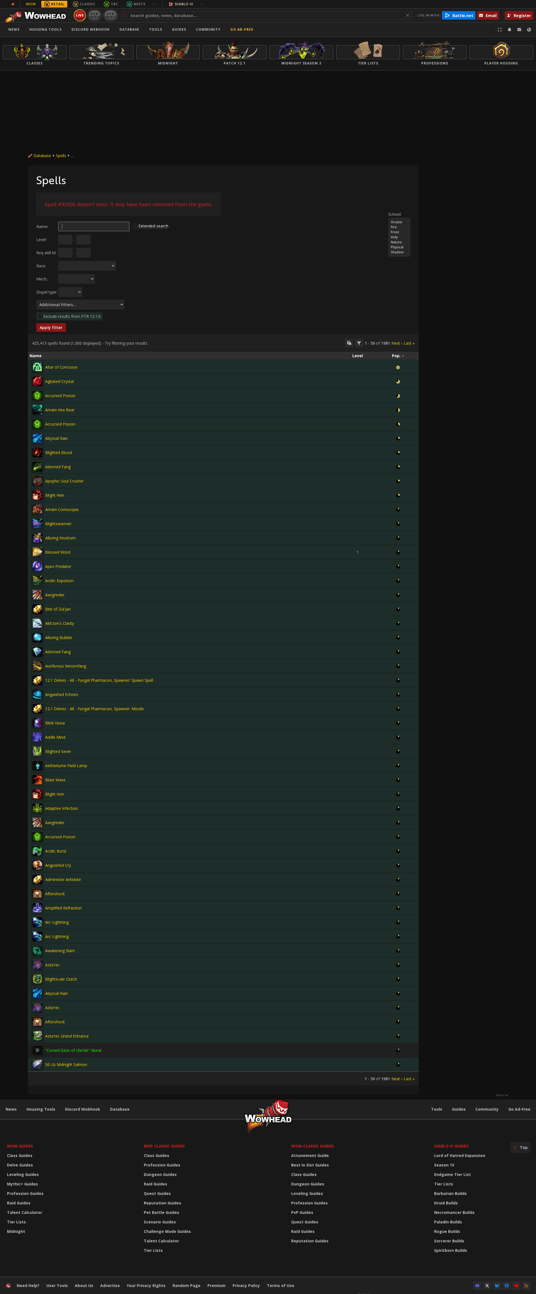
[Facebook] (506, 1285)
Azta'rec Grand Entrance (67, 1036)
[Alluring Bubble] (37, 637)
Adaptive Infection (61, 808)
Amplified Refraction (63, 908)
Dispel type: (46, 292)
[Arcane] (399, 222)
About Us (84, 1285)
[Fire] (399, 227)
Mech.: (42, 279)
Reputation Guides (162, 1203)
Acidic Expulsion (59, 580)
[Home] (37, 15)
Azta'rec (52, 965)
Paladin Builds (448, 1222)
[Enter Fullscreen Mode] (500, 29)
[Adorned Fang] (37, 466)
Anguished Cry (58, 865)
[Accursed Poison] (37, 395)
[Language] (529, 29)
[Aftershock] (37, 893)
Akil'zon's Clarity (59, 623)
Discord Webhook (90, 29)
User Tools (57, 1285)
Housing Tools (41, 1109)
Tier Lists (16, 1222)
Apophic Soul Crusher (64, 481)
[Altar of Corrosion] (37, 367)
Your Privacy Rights (146, 1285)
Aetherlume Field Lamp (66, 765)
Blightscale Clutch (61, 979)
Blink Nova (55, 723)
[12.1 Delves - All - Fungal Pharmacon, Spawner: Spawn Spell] (37, 680)
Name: (42, 226)
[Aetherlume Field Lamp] (37, 765)
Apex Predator (58, 566)
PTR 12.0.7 (110, 15)
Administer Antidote (63, 879)
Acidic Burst (55, 851)
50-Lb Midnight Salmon (66, 1064)
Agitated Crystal (59, 381)
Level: (41, 239)
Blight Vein (54, 495)
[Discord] (477, 1285)
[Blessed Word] (37, 552)
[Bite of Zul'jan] (37, 609)
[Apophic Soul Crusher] (37, 481)
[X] (487, 1285)
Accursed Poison (60, 395)
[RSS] (526, 1285)
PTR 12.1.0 (94, 15)
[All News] (12, 4)
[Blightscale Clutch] (37, 979)
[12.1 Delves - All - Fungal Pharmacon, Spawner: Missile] (37, 708)
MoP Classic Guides (164, 1146)
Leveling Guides (23, 1174)
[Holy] (399, 237)
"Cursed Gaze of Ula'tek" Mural (73, 1050)
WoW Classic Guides (312, 1146)
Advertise (110, 1285)
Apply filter (51, 327)
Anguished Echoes (61, 694)
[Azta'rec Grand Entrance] (37, 1036)
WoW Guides (20, 1146)
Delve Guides (20, 1165)
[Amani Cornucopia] (37, 509)
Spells (61, 155)
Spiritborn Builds (450, 1250)
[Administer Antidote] (37, 879)
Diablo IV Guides (451, 1146)
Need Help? (28, 1285)
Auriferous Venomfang (65, 666)
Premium (216, 1285)
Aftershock (55, 893)
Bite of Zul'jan (58, 609)
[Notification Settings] (509, 29)
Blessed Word (57, 552)
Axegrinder (54, 594)
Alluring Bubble (58, 637)
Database (129, 29)
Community (208, 29)
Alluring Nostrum (60, 538)
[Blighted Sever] (37, 751)
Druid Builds (446, 1203)
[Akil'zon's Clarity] (37, 623)
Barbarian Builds (450, 1193)
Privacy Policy (246, 1285)
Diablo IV (184, 4)
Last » (409, 343)
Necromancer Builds (454, 1212)
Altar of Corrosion (61, 367)
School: (394, 214)
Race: (41, 265)
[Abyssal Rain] (37, 438)
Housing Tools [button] (45, 29)
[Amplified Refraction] (37, 907)
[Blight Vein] (37, 495)
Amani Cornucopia (61, 509)
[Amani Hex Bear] (37, 409)
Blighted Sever (58, 751)
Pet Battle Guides (161, 1212)
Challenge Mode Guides (167, 1231)
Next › (396, 343)
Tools (436, 1109)
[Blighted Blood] (37, 452)
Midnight (16, 1231)
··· (154, 4)
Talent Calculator (24, 1212)
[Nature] (399, 242)
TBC (114, 4)
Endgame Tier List (452, 1174)
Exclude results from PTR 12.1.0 (71, 316)
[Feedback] (519, 29)
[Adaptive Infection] (37, 808)
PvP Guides (302, 1212)
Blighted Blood (58, 452)
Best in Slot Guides (310, 1165)
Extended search (153, 226)
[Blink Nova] (37, 722)
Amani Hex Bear (60, 409)
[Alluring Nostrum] (37, 537)
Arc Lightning (57, 922)
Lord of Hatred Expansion (459, 1155)
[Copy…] (349, 343)
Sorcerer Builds (449, 1240)
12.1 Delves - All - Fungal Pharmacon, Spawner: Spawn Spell (99, 680)
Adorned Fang (58, 466)
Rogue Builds (447, 1231)
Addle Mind (55, 737)
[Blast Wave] (37, 779)
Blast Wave (55, 779)
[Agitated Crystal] (37, 381)
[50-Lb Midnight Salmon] (37, 1064)
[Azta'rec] (37, 964)
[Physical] (399, 247)
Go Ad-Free (241, 29)
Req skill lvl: (46, 252)
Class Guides (19, 1155)
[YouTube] (516, 1285)
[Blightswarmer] (37, 523)
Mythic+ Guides (22, 1184)
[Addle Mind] (37, 737)
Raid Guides (18, 1203)
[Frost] (399, 232)
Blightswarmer (58, 523)
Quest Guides (157, 1193)
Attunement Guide (310, 1155)
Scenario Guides (160, 1222)
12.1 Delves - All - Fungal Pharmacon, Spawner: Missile (94, 708)
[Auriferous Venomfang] (37, 666)
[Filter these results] (359, 343)
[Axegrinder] (37, 594)
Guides (179, 29)
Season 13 (444, 1165)
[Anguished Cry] (37, 865)
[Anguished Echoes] (37, 694)
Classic (87, 4)
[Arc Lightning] (37, 922)
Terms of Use (280, 1285)
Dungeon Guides (160, 1174)
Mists (139, 4)
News (14, 29)
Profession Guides (25, 1193)
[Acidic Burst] (37, 851)
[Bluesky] (497, 1285)
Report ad (502, 1095)
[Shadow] (399, 252)
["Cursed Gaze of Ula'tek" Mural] (37, 1050)
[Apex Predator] (37, 566)
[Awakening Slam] (37, 950)
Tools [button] (155, 29)
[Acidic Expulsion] (37, 580)
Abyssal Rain (56, 438)
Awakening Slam (60, 950)
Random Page (186, 1285)
